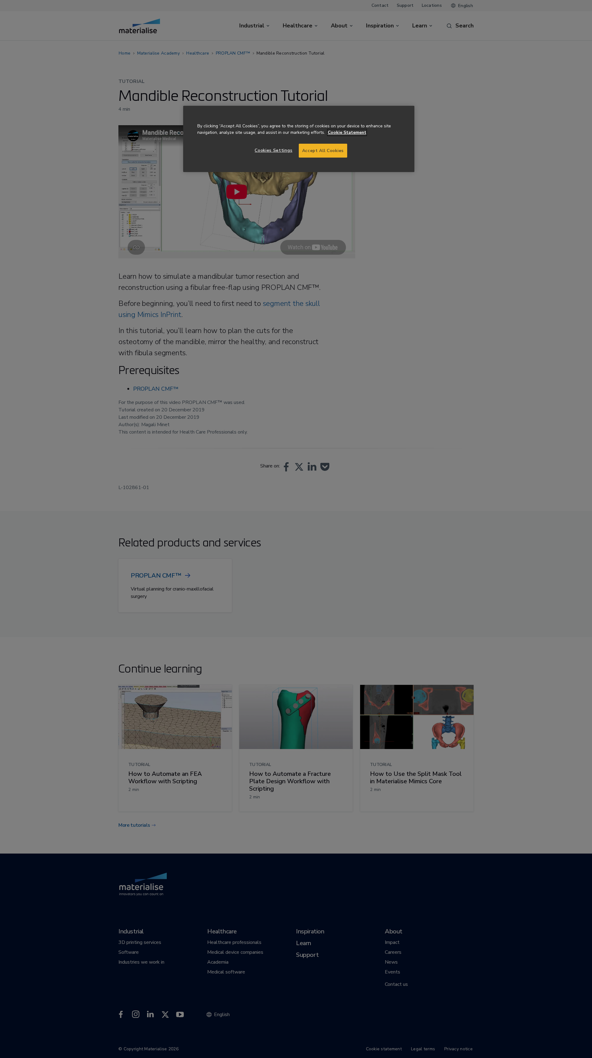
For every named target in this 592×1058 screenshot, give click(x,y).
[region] (298, 139)
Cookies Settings (273, 150)
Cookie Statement (347, 132)
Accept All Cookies (323, 151)
